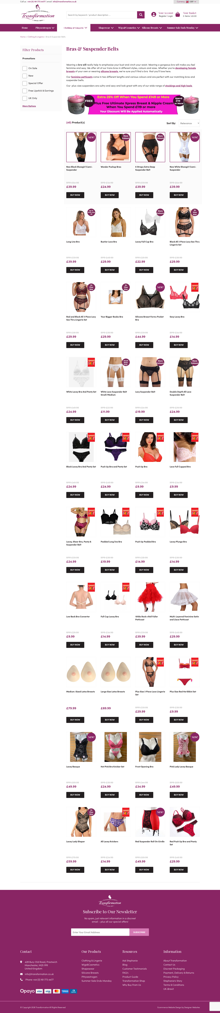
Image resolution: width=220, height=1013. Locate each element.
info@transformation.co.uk (64, 1)
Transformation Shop (133, 980)
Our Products (91, 951)
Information (172, 951)
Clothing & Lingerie (74, 27)
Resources (129, 951)
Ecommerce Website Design (169, 1007)
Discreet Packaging (174, 968)
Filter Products (33, 50)
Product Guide (130, 976)
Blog (124, 964)
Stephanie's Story (172, 980)
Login (170, 16)
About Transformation (175, 960)
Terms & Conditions (173, 984)
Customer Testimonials (134, 968)
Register (162, 16)
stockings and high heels (179, 85)
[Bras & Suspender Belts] (133, 104)
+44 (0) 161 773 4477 (36, 1)
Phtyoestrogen (43, 27)
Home (25, 27)
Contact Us (169, 964)
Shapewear (104, 27)
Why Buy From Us (131, 984)
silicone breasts (109, 71)
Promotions (28, 58)
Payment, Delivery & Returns (178, 972)
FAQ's (125, 972)
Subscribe (139, 932)
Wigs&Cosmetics (127, 27)
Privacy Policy (171, 976)
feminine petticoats (81, 76)
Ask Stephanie (130, 960)
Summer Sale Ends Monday (181, 27)
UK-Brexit (168, 988)
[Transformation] (41, 13)
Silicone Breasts (150, 27)
